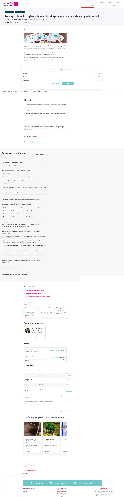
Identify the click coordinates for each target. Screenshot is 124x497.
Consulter (28, 451)
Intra (62, 69)
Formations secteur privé (73, 6)
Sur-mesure (69, 69)
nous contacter (37, 404)
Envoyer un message (58, 483)
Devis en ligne (55, 83)
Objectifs (4, 91)
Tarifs (21, 91)
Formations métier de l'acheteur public (103, 494)
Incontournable (10, 12)
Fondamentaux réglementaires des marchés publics (103, 491)
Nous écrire (105, 6)
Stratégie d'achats (103, 492)
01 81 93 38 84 (75, 483)
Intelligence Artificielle (103, 489)
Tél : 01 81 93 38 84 (115, 6)
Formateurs (15, 91)
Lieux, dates (25, 91)
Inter (54, 69)
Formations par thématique (62, 493)
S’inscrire (68, 83)
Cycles (62, 496)
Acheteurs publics (20, 12)
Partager (46, 91)
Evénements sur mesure (62, 489)
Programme (9, 91)
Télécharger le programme (36, 91)
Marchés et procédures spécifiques (103, 495)
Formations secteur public (87, 6)
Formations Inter (62, 494)
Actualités (98, 6)
